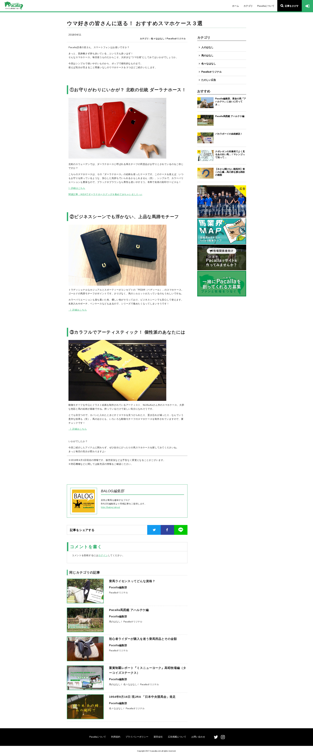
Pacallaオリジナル (211, 71)
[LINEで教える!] (180, 530)
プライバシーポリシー (137, 736)
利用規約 (115, 736)
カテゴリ (248, 6)
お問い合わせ (198, 736)
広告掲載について (177, 736)
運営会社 (158, 736)
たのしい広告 (208, 79)
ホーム (235, 6)
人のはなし (207, 47)
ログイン (103, 555)
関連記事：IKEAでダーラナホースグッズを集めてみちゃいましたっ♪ (105, 194)
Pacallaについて (265, 6)
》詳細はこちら (76, 188)
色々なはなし (208, 63)
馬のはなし (207, 55)
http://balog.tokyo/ (110, 507)
